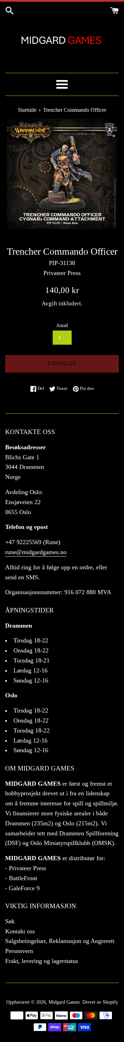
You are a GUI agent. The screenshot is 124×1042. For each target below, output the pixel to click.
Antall (62, 325)
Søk (10, 921)
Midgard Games (64, 1002)
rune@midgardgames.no (35, 552)
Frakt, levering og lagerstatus (41, 960)
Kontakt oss (20, 931)
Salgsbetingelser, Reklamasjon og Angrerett (59, 940)
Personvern (19, 950)
